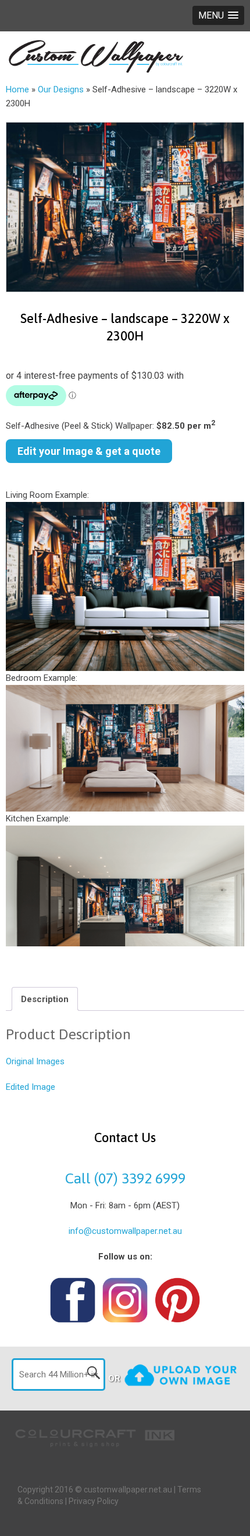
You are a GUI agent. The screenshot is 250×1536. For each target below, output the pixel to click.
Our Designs (61, 89)
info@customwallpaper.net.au (125, 1231)
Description (45, 999)
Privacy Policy (94, 1501)
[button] (218, 15)
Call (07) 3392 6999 (125, 1178)
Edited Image (30, 1087)
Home (17, 89)
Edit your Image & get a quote (88, 451)
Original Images (35, 1061)
